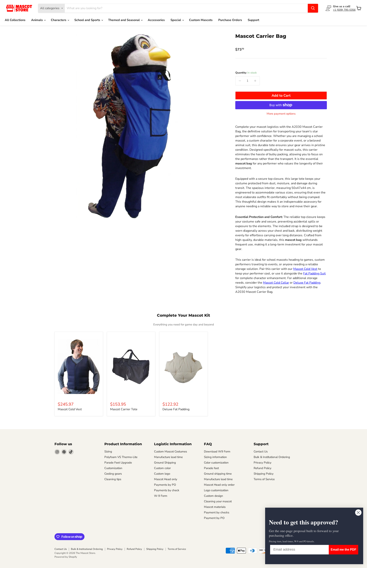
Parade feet (211, 468)
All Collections (15, 20)
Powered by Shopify (65, 557)
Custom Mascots (201, 20)
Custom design (213, 496)
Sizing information (215, 457)
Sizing (108, 451)
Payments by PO (165, 485)
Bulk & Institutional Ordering (272, 457)
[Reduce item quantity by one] (239, 80)
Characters (59, 20)
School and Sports (87, 20)
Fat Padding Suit (314, 273)
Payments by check (166, 490)
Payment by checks (216, 512)
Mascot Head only (165, 479)
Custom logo (162, 474)
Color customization (216, 462)
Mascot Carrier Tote (123, 409)
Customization (113, 468)
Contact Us (261, 451)
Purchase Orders (230, 20)
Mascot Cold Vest (305, 269)
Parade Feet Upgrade (118, 462)
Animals (37, 20)
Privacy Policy (262, 462)
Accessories (156, 20)
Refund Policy (262, 468)
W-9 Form (160, 496)
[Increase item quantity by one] (255, 80)
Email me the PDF (343, 549)
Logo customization (216, 490)
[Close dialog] (358, 512)
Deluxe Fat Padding (306, 283)
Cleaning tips (112, 479)
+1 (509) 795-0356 (344, 10)
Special (176, 20)
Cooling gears (113, 474)
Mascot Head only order (219, 485)
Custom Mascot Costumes (170, 451)
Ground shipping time (218, 474)
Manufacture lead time (168, 457)
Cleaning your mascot (218, 501)
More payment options (281, 113)
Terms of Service (264, 479)
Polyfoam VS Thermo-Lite (120, 457)
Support (253, 20)
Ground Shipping (165, 462)
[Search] (313, 8)
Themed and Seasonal (124, 20)
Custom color (162, 468)
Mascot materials (215, 507)
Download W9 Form (217, 451)
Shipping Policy (264, 474)
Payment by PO (214, 518)
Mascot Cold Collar (276, 283)
